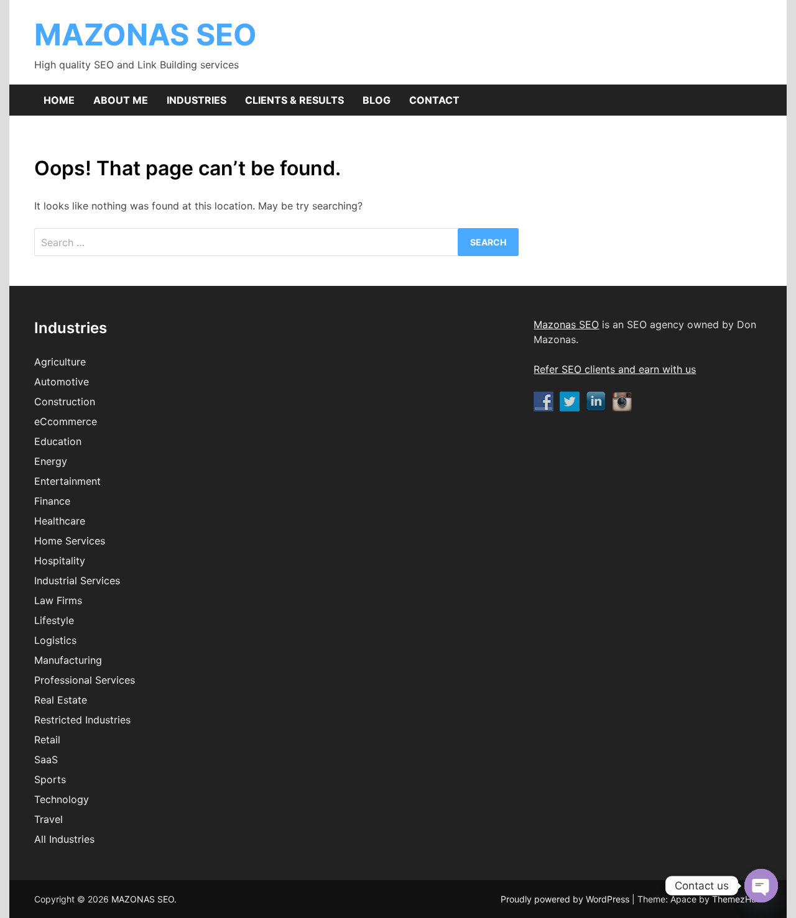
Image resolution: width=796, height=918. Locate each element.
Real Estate (60, 700)
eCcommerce (65, 421)
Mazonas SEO (566, 324)
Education (57, 441)
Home (59, 100)
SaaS (46, 759)
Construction (64, 401)
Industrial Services (77, 580)
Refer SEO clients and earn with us (615, 369)
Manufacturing (68, 660)
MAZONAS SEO (145, 34)
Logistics (55, 640)
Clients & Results (294, 100)
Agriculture (60, 362)
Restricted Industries (82, 720)
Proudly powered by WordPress (566, 899)
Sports (50, 779)
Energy (50, 461)
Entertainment (67, 481)
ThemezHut (735, 899)
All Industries (64, 839)
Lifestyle (54, 620)
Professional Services (84, 680)
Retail (47, 739)
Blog (377, 100)
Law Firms (58, 600)
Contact (434, 100)
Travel (48, 819)
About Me (120, 100)
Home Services (69, 541)
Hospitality (59, 560)
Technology (61, 799)
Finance (52, 501)
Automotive (61, 381)
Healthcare (59, 521)
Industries (196, 100)
